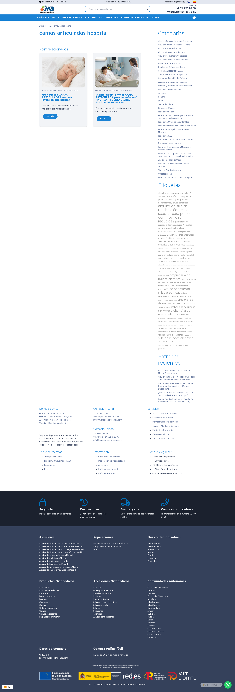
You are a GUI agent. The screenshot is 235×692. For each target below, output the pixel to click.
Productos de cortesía (162, 430)
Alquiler (150, 552)
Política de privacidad (108, 469)
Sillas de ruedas (154, 546)
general (161, 97)
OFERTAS (155, 17)
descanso (45, 90)
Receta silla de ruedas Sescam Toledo (175, 139)
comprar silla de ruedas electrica (174, 277)
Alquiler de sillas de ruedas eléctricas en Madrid (60, 546)
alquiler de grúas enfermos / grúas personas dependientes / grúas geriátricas (175, 199)
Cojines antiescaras (48, 614)
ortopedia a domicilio (170, 300)
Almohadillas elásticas (49, 590)
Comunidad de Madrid (157, 587)
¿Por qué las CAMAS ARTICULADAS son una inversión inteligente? (57, 97)
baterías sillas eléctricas (171, 244)
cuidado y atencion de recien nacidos (175, 85)
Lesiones (151, 558)
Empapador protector (49, 617)
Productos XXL (165, 136)
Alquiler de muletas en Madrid (52, 558)
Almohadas (44, 587)
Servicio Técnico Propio (163, 438)
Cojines (42, 611)
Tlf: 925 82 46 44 (100, 433)
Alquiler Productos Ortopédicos (172, 56)
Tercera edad (153, 543)
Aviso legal (103, 465)
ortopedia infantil (166, 104)
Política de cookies (106, 473)
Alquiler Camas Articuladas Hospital (174, 44)
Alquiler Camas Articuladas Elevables (175, 41)
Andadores (44, 593)
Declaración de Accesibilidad (111, 461)
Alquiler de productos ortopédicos (81, 17)
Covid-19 (151, 555)
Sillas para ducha (100, 605)
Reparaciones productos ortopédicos (110, 543)
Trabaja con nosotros (54, 456)
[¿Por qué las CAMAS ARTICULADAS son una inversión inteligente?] (63, 58)
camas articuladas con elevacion (171, 261)
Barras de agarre (47, 596)
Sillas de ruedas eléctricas (105, 602)
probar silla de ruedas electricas (174, 312)
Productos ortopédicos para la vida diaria (177, 125)
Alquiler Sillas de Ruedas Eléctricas (173, 59)
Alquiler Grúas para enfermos (171, 52)
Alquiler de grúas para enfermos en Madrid (58, 567)
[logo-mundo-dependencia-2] (47, 9)
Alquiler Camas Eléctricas (169, 48)
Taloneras (97, 614)
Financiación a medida (162, 417)
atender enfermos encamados (180, 235)
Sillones (96, 608)
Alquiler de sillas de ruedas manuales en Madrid (60, 543)
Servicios (111, 17)
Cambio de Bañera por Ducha (171, 67)
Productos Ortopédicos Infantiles (173, 122)
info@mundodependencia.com (107, 420)
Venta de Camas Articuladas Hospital (64, 90)
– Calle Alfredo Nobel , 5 (55, 420)
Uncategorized (165, 174)
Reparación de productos (134, 17)
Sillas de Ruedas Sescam (169, 170)
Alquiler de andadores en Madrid (54, 561)
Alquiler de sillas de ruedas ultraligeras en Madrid (61, 549)
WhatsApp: (106, 416)
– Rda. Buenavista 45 (52, 423)
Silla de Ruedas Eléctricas (169, 160)
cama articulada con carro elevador (174, 258)
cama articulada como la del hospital (176, 255)
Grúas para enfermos (103, 590)
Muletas (97, 596)
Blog (46, 469)
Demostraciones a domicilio (165, 422)
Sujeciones (98, 611)
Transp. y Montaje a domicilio (165, 426)
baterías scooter (183, 241)
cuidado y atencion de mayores (172, 82)
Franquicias (49, 465)
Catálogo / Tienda (47, 17)
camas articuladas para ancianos (175, 268)
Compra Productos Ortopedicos (173, 74)
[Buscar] (147, 9)
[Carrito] (194, 17)
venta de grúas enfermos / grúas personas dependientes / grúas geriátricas (175, 345)
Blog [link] (95, 549)
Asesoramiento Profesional (164, 413)
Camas (42, 605)
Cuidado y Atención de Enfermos (173, 78)
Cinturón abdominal (48, 608)
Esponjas (97, 587)
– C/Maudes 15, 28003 (53, 413)
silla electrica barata (164, 342)
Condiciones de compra (109, 456)
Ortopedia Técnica (166, 108)
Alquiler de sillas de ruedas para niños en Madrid (61, 552)
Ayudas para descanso (103, 617)
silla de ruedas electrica (175, 338)
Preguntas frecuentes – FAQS (57, 461)
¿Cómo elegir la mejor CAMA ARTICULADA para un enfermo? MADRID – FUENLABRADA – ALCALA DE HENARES (116, 98)
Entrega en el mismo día (163, 434)
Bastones (43, 599)
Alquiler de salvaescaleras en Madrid (56, 555)
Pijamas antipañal (101, 599)
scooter (188, 335)
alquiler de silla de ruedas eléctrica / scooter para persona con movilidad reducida (176, 213)
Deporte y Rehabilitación (169, 89)
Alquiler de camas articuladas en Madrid (57, 570)
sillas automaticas (176, 342)
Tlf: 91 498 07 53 (100, 413)
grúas (160, 100)
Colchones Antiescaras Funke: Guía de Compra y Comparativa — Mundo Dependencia (175, 386)
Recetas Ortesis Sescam (169, 143)
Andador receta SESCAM (169, 63)
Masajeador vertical (102, 593)
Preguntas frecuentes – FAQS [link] (107, 546)
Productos (152, 561)
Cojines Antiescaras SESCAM (171, 71)
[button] (228, 685)
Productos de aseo (167, 111)
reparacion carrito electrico (175, 325)
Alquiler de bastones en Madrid (53, 564)
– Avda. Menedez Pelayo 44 (55, 416)
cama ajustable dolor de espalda (179, 252)
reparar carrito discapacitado (171, 335)
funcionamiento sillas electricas (174, 290)
